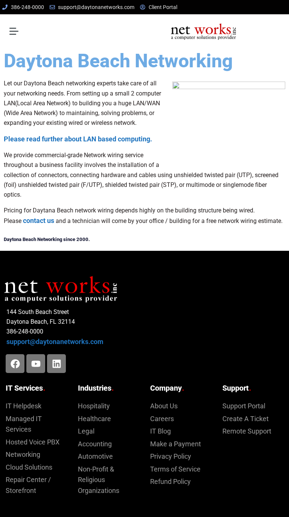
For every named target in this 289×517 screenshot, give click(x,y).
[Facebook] (15, 363)
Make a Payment (175, 444)
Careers (162, 419)
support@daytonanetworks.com (54, 342)
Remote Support (246, 431)
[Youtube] (35, 363)
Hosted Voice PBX (32, 442)
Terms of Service (175, 469)
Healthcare (94, 419)
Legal (86, 431)
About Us (164, 406)
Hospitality (94, 406)
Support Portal (243, 406)
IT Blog (160, 431)
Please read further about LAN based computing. (78, 139)
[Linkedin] (56, 363)
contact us (38, 220)
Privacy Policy (170, 456)
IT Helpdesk (23, 406)
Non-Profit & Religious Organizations (98, 479)
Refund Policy (170, 481)
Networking (23, 454)
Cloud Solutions (29, 467)
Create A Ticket (245, 419)
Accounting (95, 444)
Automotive (95, 456)
